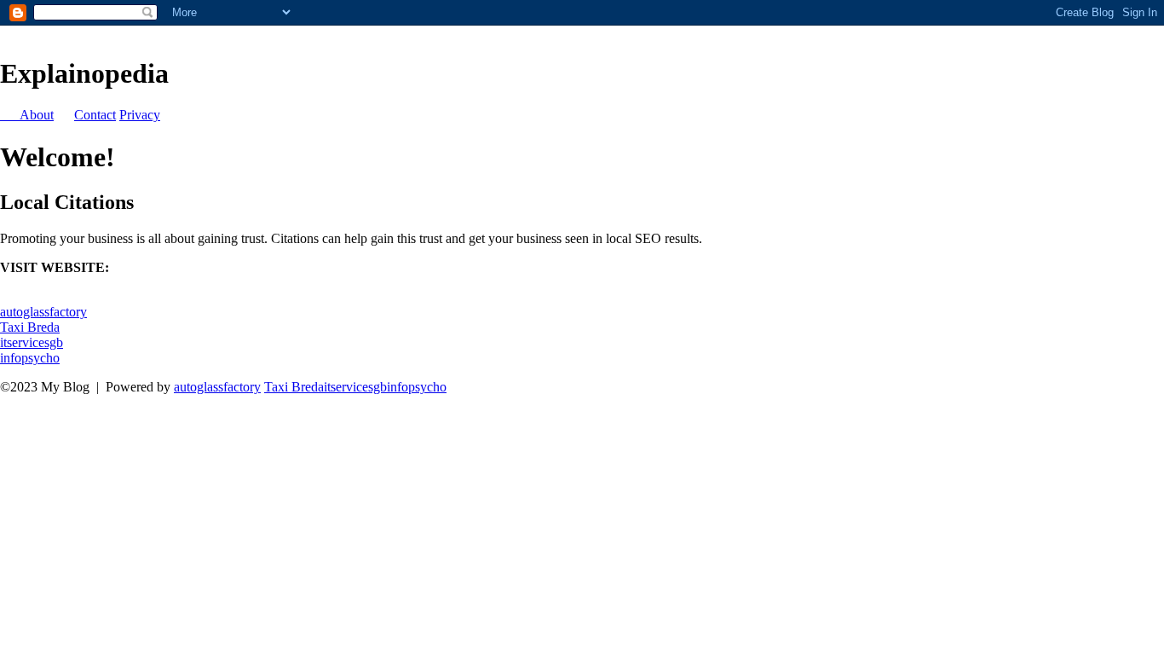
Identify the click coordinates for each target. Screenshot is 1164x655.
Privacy (139, 114)
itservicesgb (31, 342)
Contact (95, 114)
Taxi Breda (30, 327)
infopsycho (30, 358)
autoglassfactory (43, 311)
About (37, 114)
